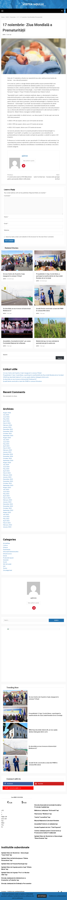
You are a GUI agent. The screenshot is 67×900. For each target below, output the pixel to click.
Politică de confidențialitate (16, 891)
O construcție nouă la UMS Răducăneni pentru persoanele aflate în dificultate (19, 177)
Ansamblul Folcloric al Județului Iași (46, 824)
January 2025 (7, 452)
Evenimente (6, 549)
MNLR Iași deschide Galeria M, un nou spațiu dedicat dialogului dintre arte (26, 377)
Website (6, 230)
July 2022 (6, 514)
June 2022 (6, 516)
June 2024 (6, 466)
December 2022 (8, 504)
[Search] (62, 10)
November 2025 (8, 431)
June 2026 (6, 417)
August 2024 (7, 462)
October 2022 (7, 508)
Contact (3, 891)
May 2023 (6, 493)
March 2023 (7, 498)
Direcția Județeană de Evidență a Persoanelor (16, 883)
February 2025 (7, 450)
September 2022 (8, 510)
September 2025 (8, 435)
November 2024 (8, 456)
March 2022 (7, 523)
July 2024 (6, 464)
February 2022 (7, 525)
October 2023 (7, 483)
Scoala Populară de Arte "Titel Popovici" (47, 827)
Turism (5, 568)
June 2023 (6, 491)
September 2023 (8, 485)
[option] (33, 698)
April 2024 (6, 471)
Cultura (5, 545)
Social (5, 562)
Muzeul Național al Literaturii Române (46, 820)
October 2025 (7, 433)
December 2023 (8, 479)
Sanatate (5, 560)
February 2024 (7, 475)
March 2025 (7, 448)
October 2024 (7, 458)
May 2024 (6, 469)
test (4, 566)
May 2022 (6, 518)
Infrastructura (7, 553)
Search (5, 354)
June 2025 (6, 442)
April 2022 (6, 520)
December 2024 (8, 454)
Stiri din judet (7, 564)
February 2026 (7, 425)
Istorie (5, 555)
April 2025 (6, 446)
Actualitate (6, 543)
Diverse (5, 547)
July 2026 (6, 415)
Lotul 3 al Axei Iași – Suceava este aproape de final (47, 177)
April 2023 (6, 496)
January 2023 (7, 502)
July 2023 (6, 489)
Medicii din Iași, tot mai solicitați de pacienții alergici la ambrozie (50, 328)
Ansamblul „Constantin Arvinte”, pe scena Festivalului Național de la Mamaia (17, 328)
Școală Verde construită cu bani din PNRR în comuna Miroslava (50, 295)
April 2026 (6, 421)
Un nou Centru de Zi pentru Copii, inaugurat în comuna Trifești (17, 260)
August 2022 (7, 512)
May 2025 (6, 444)
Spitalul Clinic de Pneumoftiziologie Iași (14, 864)
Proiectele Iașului (8, 558)
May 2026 (6, 419)
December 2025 (8, 429)
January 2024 (7, 477)
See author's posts (28, 160)
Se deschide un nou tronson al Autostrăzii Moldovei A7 (17, 295)
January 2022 (7, 527)
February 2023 (7, 500)
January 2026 (7, 427)
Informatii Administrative (10, 551)
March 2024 (7, 473)
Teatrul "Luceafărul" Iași (42, 817)
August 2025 (7, 437)
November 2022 (8, 506)
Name (6, 217)
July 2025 (6, 439)
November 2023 (8, 481)
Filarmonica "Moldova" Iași (43, 814)
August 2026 (7, 412)
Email (6, 223)
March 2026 (7, 423)
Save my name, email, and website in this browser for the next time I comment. (30, 236)
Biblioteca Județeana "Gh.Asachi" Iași (46, 810)
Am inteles (42, 896)
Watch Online (65, 11)
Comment (7, 195)
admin (4, 34)
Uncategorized (7, 570)
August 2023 (7, 487)
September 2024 (8, 460)
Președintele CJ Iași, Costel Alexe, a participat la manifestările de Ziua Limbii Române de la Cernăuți (50, 260)
